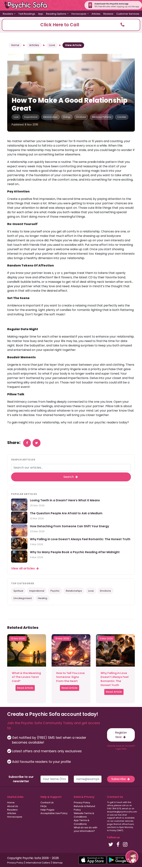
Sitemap (58, 862)
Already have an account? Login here (121, 747)
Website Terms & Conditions (84, 815)
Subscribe (118, 779)
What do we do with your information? (85, 829)
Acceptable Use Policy (53, 813)
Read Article (25, 688)
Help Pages (47, 809)
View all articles (23, 568)
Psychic (55, 590)
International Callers (38, 862)
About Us (12, 806)
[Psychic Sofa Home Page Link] (27, 5)
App (40, 13)
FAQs (43, 806)
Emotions (81, 116)
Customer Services (127, 13)
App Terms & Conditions (81, 822)
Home (15, 45)
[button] (71, 25)
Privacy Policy (82, 802)
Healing (42, 598)
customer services (123, 820)
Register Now (121, 734)
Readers (12, 809)
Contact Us (47, 802)
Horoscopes (14, 816)
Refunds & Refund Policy (84, 808)
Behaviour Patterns (101, 116)
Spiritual (18, 590)
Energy (66, 116)
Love (52, 45)
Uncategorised (22, 598)
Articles (96, 13)
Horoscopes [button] (79, 13)
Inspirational (30, 116)
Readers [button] (8, 13)
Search (69, 477)
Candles (121, 116)
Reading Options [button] (56, 13)
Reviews (108, 13)
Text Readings (26, 13)
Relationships (50, 116)
